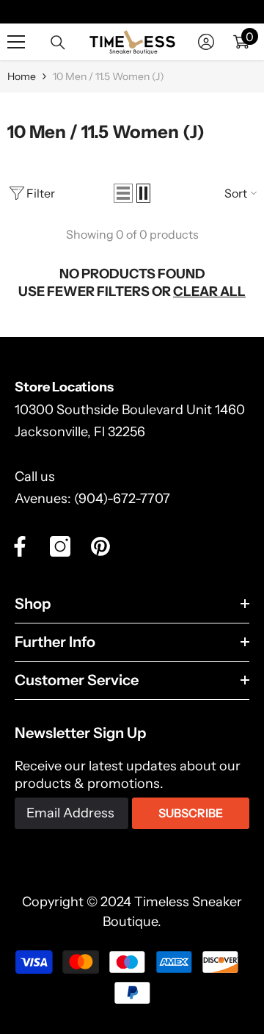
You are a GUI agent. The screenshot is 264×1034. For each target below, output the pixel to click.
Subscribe (190, 813)
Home (21, 76)
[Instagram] (60, 546)
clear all (209, 291)
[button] (123, 193)
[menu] (16, 42)
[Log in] (206, 42)
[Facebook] (19, 546)
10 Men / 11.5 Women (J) (108, 76)
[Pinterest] (100, 546)
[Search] (58, 42)
